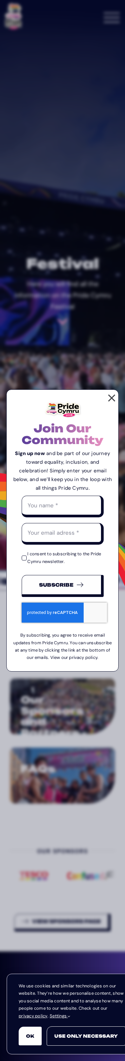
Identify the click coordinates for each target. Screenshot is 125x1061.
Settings (59, 1016)
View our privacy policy (73, 657)
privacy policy (33, 1016)
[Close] (112, 398)
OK (30, 1036)
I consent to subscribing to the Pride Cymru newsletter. (64, 557)
